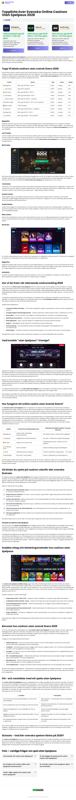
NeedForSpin (64, 27)
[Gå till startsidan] (8, 2)
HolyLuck (38, 27)
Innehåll (7, 20)
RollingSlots (15, 27)
